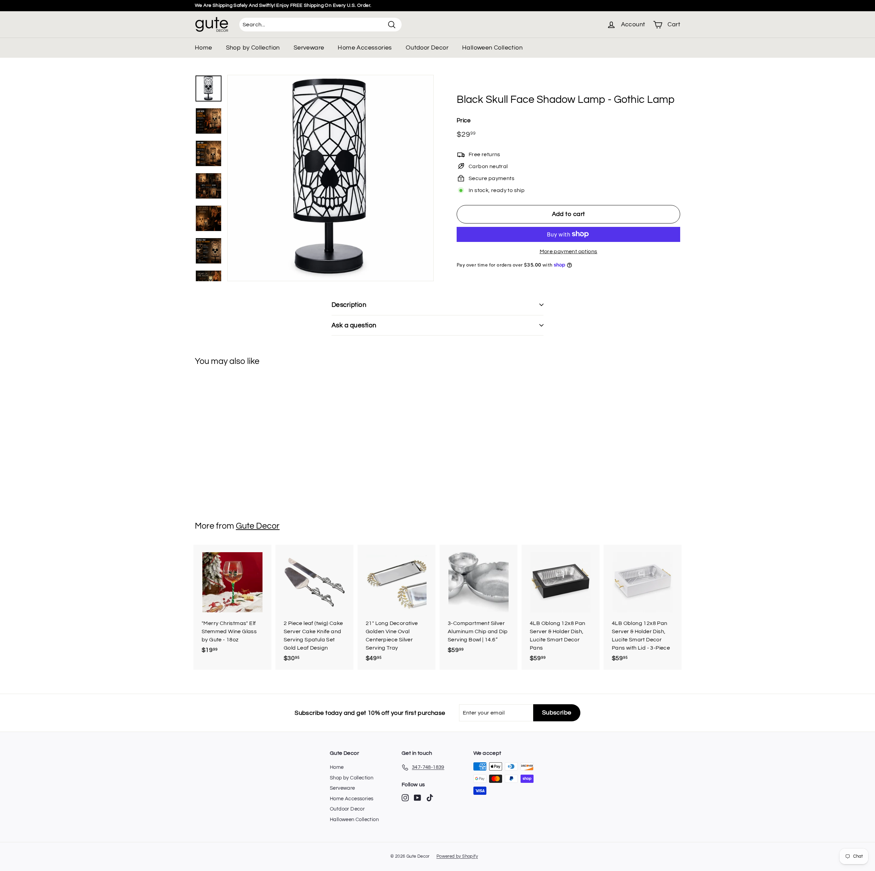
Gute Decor (258, 525)
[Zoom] (330, 178)
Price (463, 121)
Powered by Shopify (457, 856)
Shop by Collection (253, 47)
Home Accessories (365, 47)
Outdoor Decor (427, 47)
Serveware (309, 47)
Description (349, 304)
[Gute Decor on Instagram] (405, 798)
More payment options (568, 251)
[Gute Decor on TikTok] (429, 798)
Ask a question (354, 325)
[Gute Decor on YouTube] (417, 798)
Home (203, 47)
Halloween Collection (492, 47)
